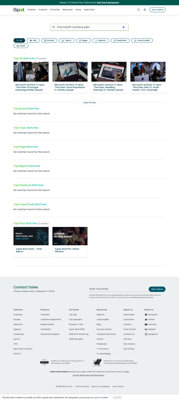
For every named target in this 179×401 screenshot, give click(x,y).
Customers (128, 319)
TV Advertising (103, 353)
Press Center (129, 329)
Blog (99, 324)
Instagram (153, 334)
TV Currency (103, 348)
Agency (17, 329)
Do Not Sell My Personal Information (88, 375)
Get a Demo (129, 343)
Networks (18, 324)
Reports (102, 40)
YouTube (152, 324)
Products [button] (43, 9)
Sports (17, 339)
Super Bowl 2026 (77, 329)
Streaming (19, 334)
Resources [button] (68, 9)
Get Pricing (128, 348)
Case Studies (143, 40)
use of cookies (101, 397)
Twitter (151, 319)
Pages (84, 40)
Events (100, 339)
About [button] (78, 9)
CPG (16, 343)
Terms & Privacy (82, 386)
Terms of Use (109, 297)
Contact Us (128, 334)
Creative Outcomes (106, 334)
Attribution (46, 329)
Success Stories (104, 329)
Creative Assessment (51, 319)
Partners (127, 339)
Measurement (47, 324)
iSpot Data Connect (23, 348)
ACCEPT (117, 397)
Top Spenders (75, 319)
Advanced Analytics (50, 334)
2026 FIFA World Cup (79, 334)
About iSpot (129, 314)
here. (127, 371)
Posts (22, 45)
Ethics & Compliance (101, 386)
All (20, 40)
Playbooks (121, 40)
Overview (18, 314)
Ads (34, 40)
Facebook (153, 314)
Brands (50, 40)
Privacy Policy (95, 297)
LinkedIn (152, 329)
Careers (127, 324)
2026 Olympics (76, 339)
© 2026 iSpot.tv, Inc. (64, 386)
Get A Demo (157, 9)
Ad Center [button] (55, 9)
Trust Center (117, 386)
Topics (67, 40)
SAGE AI (17, 353)
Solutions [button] (31, 9)
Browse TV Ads (76, 324)
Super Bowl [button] (89, 9)
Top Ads (73, 314)
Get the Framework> (108, 2)
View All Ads (89, 102)
